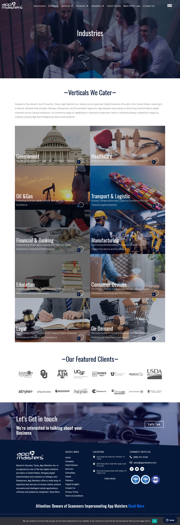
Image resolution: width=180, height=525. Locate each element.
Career (68, 476)
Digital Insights (72, 484)
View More (110, 478)
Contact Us (148, 6)
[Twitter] (137, 469)
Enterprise (53, 6)
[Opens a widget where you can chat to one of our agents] (170, 520)
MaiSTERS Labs (132, 6)
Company (69, 461)
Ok (154, 521)
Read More (55, 492)
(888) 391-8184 (140, 457)
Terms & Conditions (74, 496)
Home (68, 457)
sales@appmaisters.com (144, 462)
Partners (69, 480)
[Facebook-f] (132, 469)
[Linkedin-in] (142, 469)
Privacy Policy (71, 492)
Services (69, 469)
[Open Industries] (103, 6)
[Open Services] (72, 6)
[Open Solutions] (87, 6)
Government (40, 6)
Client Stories (114, 6)
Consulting (70, 473)
